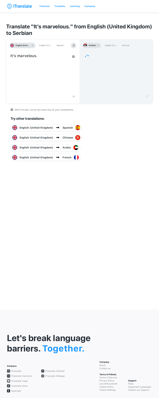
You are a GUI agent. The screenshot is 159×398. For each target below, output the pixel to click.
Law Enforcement (108, 383)
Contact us (105, 368)
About (102, 365)
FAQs (131, 383)
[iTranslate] (19, 6)
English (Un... (45, 45)
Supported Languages (139, 387)
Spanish (60, 45)
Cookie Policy (106, 387)
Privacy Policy (106, 380)
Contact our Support (138, 390)
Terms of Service (108, 377)
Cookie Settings (107, 390)
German (125, 45)
